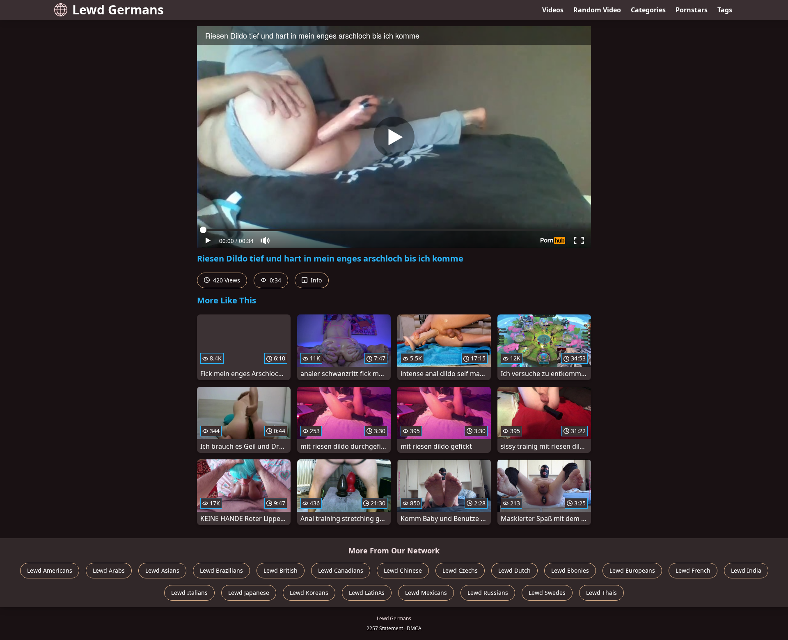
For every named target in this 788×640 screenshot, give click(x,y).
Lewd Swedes (547, 592)
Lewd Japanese (248, 592)
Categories (648, 9)
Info (315, 280)
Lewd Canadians (340, 570)
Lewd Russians (487, 592)
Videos (553, 9)
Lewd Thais (601, 592)
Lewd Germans (118, 9)
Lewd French (693, 570)
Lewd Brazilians (221, 570)
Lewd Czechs (460, 570)
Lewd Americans (49, 570)
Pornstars (692, 9)
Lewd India (746, 570)
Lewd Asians (162, 570)
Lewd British (280, 570)
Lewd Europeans (632, 570)
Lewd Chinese (403, 570)
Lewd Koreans (309, 592)
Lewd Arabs (109, 570)
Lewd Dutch (514, 570)
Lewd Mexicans (426, 592)
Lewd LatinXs (367, 592)
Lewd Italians (189, 592)
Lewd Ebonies (570, 570)
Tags (724, 9)
